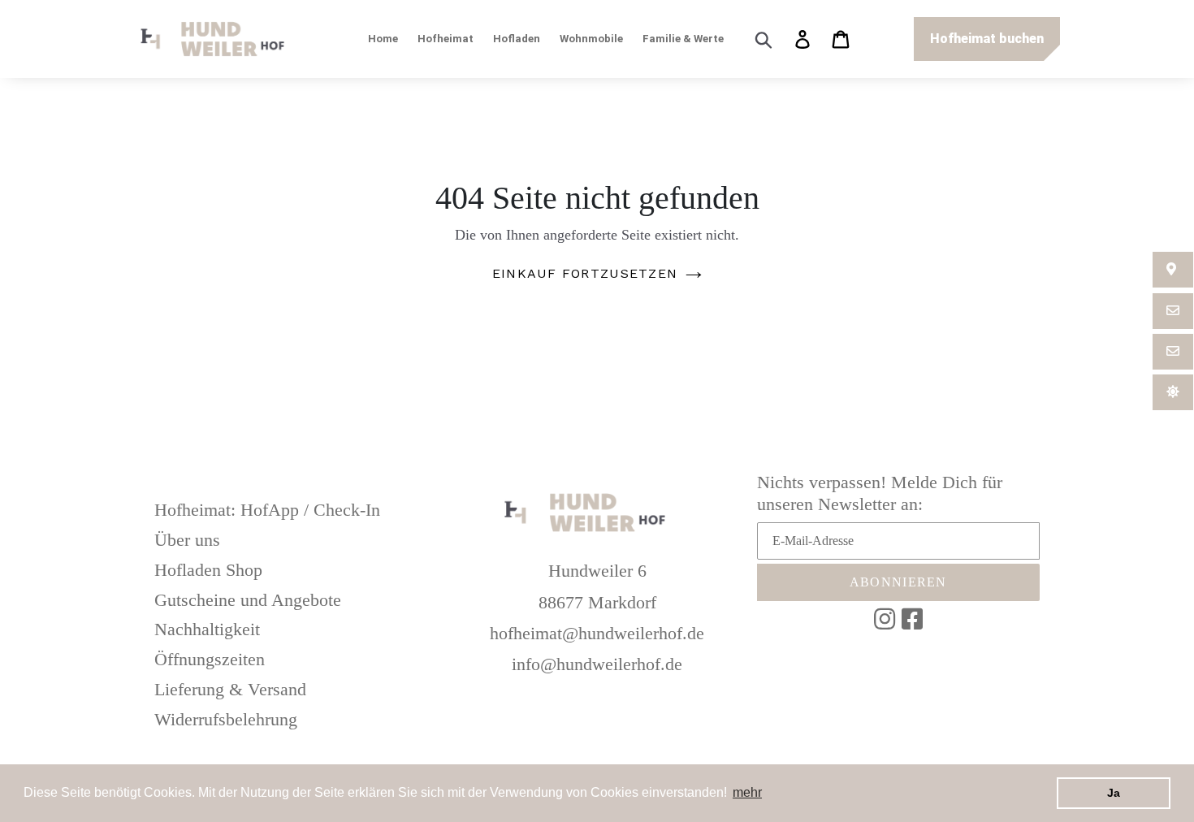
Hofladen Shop (208, 570)
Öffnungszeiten (209, 659)
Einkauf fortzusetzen (585, 273)
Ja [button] (1113, 792)
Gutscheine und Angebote (247, 600)
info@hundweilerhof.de (597, 664)
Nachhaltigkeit (207, 629)
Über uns (187, 540)
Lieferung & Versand (230, 689)
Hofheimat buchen (987, 38)
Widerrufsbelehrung (225, 719)
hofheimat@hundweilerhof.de (597, 633)
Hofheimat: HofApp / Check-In (267, 510)
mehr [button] (747, 792)
